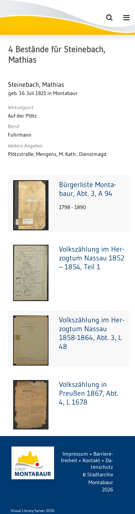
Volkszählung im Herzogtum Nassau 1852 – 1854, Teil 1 (92, 258)
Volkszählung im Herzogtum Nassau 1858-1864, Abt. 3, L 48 (91, 333)
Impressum (75, 453)
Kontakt (91, 460)
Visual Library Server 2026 (32, 510)
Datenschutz (102, 463)
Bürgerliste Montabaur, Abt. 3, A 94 (87, 189)
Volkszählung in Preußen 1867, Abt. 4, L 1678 (88, 393)
